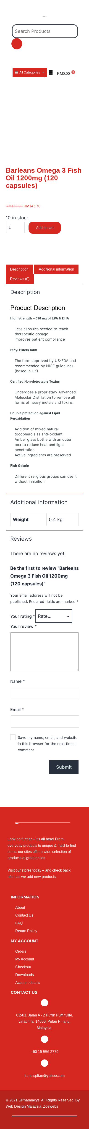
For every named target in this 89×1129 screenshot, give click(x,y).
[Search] (16, 43)
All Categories (29, 72)
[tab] (19, 269)
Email (17, 709)
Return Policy (26, 931)
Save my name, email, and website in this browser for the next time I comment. (47, 743)
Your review (23, 626)
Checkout (23, 967)
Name (17, 681)
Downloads (24, 975)
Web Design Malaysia (23, 1106)
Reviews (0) (19, 279)
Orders (20, 951)
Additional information (56, 269)
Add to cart (44, 228)
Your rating (22, 616)
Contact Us (24, 915)
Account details (27, 983)
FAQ (19, 923)
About (20, 907)
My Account (24, 959)
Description (19, 269)
